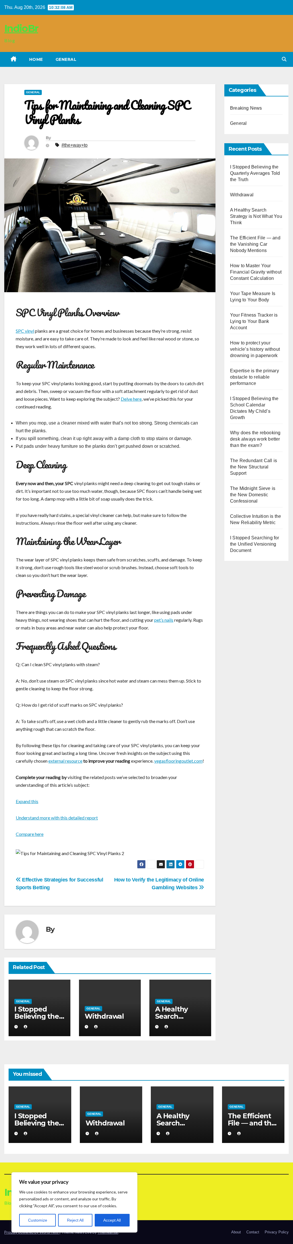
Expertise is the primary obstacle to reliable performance (254, 377)
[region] (74, 1202)
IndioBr (21, 28)
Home (36, 59)
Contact (252, 1232)
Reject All (75, 1220)
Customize (37, 1220)
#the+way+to (75, 145)
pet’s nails (163, 620)
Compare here (29, 834)
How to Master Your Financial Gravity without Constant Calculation (256, 272)
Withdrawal (104, 1016)
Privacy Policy (277, 1232)
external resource (65, 761)
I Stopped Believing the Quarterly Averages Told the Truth (255, 173)
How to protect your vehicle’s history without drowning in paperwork (255, 349)
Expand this (27, 801)
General (66, 59)
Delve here (131, 399)
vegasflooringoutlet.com (178, 761)
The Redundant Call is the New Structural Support (253, 467)
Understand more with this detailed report (57, 817)
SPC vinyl (25, 331)
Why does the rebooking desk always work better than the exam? (255, 439)
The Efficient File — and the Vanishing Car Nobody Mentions (255, 244)
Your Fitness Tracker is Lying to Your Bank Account (254, 321)
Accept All (112, 1220)
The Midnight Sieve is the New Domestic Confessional (252, 494)
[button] (284, 59)
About (236, 1232)
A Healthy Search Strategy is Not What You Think (256, 216)
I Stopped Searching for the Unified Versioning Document (254, 544)
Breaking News (246, 108)
